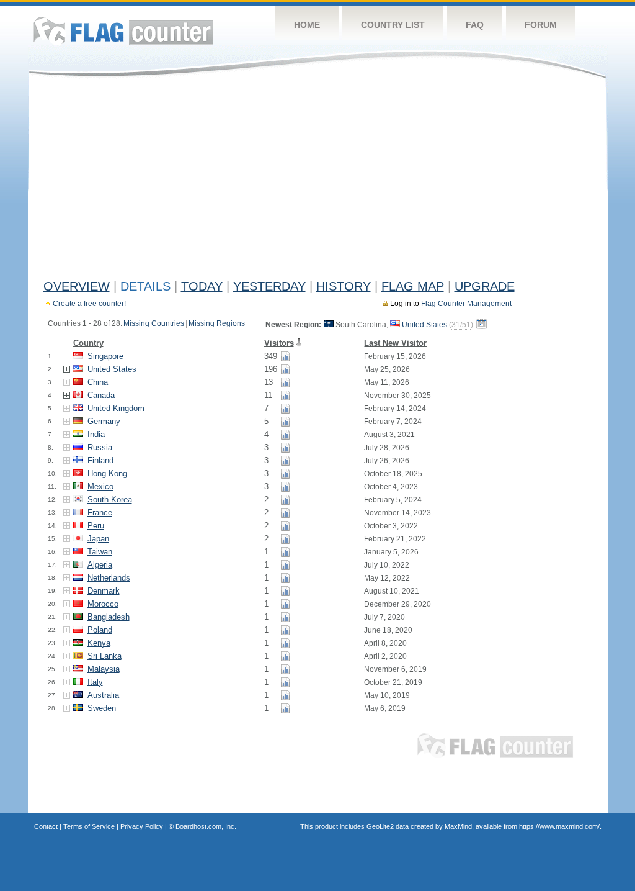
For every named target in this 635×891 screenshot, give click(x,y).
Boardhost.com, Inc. (205, 826)
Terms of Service (89, 826)
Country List (393, 25)
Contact (46, 826)
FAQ (475, 25)
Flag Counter (123, 31)
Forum (541, 25)
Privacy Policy (141, 826)
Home (307, 25)
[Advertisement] (317, 181)
